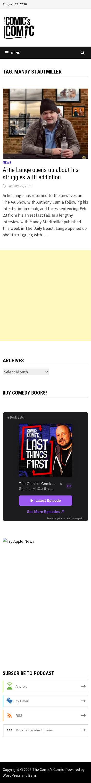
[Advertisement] (45, 295)
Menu (15, 52)
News (7, 162)
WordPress (12, 775)
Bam (32, 775)
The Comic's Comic (48, 769)
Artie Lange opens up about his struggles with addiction (40, 173)
